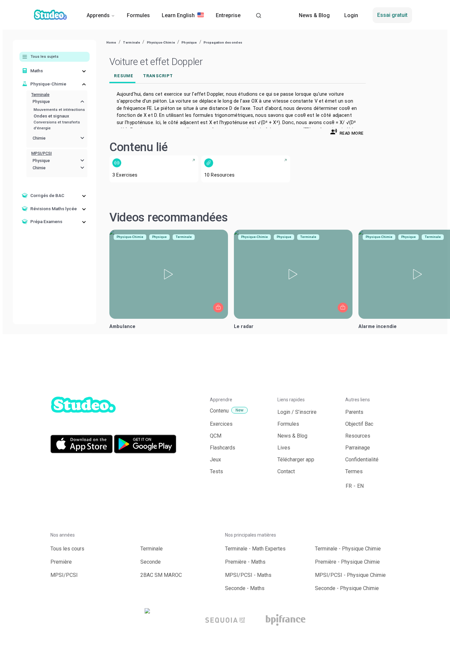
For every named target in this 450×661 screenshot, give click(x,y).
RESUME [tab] (123, 75)
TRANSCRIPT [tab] (158, 75)
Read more (351, 133)
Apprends (98, 15)
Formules (138, 15)
